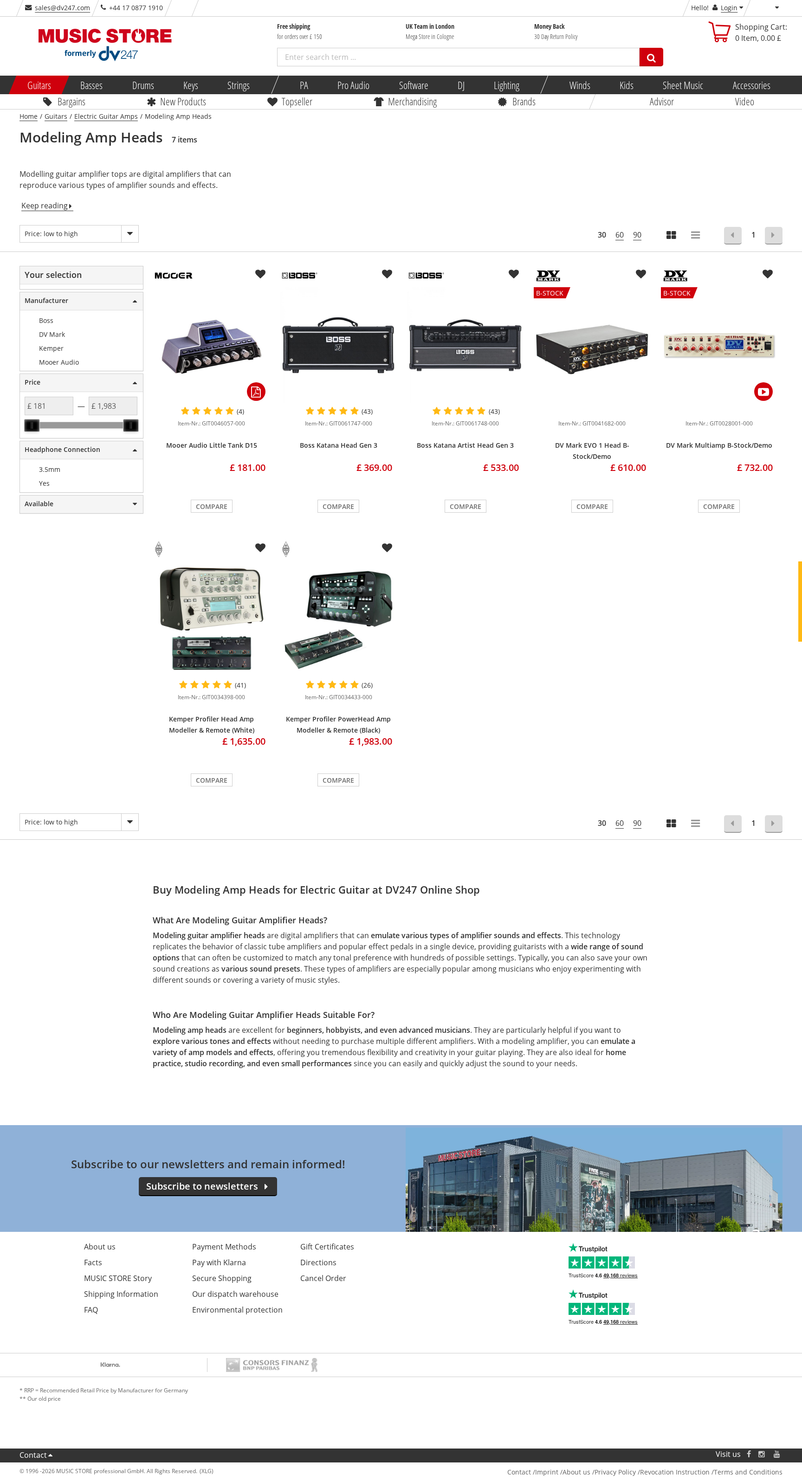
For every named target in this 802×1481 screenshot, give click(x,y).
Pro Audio (353, 85)
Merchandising (412, 101)
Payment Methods (224, 1247)
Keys (190, 85)
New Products (183, 101)
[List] (696, 236)
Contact (33, 1455)
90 (637, 235)
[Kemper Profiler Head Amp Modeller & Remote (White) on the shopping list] (260, 548)
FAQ (91, 1310)
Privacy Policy (615, 1472)
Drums (143, 85)
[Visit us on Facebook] (748, 1454)
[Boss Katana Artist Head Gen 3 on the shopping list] (514, 274)
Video (744, 101)
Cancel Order (323, 1278)
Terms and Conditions (748, 1472)
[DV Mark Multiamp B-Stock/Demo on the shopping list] (768, 274)
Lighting (506, 85)
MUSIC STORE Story (118, 1278)
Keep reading (44, 205)
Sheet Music (683, 85)
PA (304, 85)
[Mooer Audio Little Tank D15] (211, 345)
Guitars (39, 85)
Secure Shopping (222, 1278)
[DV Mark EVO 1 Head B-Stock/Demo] (592, 409)
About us (100, 1247)
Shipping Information (121, 1294)
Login (729, 7)
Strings (238, 85)
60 (619, 235)
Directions (318, 1262)
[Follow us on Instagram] (762, 1454)
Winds (579, 85)
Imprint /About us (562, 1472)
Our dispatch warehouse (235, 1294)
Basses (91, 85)
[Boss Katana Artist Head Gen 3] (465, 345)
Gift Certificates (327, 1247)
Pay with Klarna (219, 1262)
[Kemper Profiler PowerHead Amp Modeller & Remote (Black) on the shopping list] (387, 548)
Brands (524, 101)
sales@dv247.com (62, 7)
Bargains (71, 101)
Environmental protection (237, 1310)
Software (413, 85)
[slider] (32, 425)
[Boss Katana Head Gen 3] (338, 345)
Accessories (751, 85)
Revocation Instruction (675, 1472)
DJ (460, 85)
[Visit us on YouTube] (777, 1454)
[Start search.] (651, 57)
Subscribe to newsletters (202, 1186)
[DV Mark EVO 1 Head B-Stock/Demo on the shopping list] (641, 274)
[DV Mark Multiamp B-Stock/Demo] (719, 409)
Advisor (662, 101)
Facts (93, 1262)
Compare (211, 506)
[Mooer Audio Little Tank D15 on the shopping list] (260, 274)
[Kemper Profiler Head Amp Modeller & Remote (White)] (211, 619)
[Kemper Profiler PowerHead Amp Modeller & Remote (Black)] (338, 619)
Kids (627, 85)
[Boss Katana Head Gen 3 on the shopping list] (387, 274)
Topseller (297, 101)
